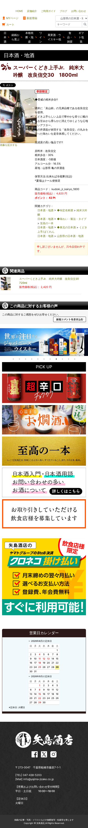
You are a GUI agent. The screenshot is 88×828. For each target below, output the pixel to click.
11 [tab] (75, 359)
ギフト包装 (81, 37)
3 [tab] (26, 359)
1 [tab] (13, 359)
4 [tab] (32, 359)
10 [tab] (69, 359)
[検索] (85, 24)
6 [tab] (44, 359)
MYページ (12, 18)
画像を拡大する (8, 145)
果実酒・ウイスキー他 (54, 37)
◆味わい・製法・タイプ (71, 219)
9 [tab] (62, 359)
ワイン (40, 37)
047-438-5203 (32, 775)
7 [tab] (50, 359)
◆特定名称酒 (65, 210)
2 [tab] (19, 359)
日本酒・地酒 (45, 210)
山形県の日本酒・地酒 (70, 236)
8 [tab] (56, 359)
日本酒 (5, 37)
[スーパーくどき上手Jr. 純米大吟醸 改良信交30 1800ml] (26, 116)
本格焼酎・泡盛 (29, 37)
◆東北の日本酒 (66, 227)
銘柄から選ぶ (15, 37)
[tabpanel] (44, 342)
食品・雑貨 (69, 37)
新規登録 (32, 18)
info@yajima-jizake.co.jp (38, 779)
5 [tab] (38, 359)
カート (10, 24)
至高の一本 (46, 223)
